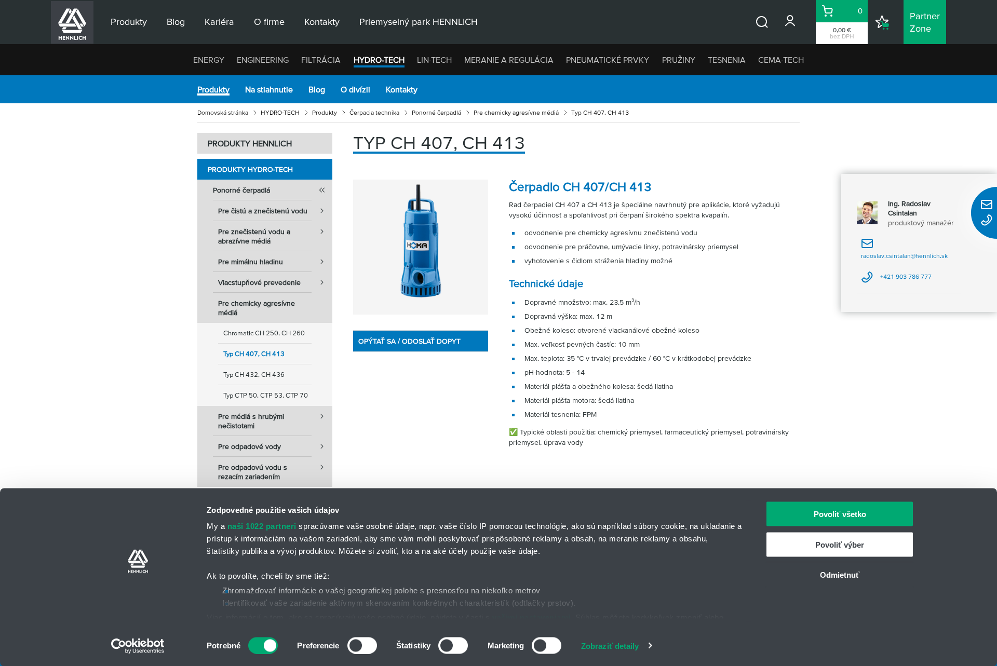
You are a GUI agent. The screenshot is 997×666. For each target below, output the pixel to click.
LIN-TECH (434, 59)
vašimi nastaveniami (531, 617)
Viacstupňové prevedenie (259, 282)
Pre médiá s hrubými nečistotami (251, 421)
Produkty (213, 89)
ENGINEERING (263, 59)
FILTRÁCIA (321, 59)
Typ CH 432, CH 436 (254, 374)
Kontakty (401, 89)
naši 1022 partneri (262, 526)
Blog (316, 89)
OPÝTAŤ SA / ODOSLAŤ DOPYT (409, 341)
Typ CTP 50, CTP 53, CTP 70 (265, 395)
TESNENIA (727, 59)
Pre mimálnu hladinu (250, 261)
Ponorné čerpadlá (436, 112)
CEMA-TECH (781, 59)
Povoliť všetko (840, 514)
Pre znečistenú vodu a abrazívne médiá (254, 236)
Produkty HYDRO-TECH (250, 169)
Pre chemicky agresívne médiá (516, 112)
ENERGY (208, 59)
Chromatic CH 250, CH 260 (264, 333)
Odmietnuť (839, 574)
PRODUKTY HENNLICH (250, 143)
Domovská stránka (222, 112)
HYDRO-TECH (379, 59)
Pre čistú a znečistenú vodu (262, 211)
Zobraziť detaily (610, 645)
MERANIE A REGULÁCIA (509, 59)
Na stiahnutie (269, 89)
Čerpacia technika (374, 112)
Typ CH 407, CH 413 (254, 354)
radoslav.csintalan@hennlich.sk (904, 252)
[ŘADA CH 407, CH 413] (420, 247)
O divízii (355, 89)
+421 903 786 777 (896, 280)
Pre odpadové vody (249, 446)
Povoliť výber (839, 544)
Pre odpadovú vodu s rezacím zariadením (252, 472)
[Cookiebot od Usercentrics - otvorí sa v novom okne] (137, 646)
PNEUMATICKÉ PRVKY (607, 59)
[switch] (362, 645)
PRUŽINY (678, 59)
